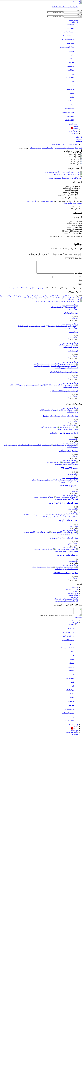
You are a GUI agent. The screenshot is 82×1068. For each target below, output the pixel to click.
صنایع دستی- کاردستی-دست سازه (66, 148)
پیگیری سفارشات (72, 131)
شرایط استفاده (73, 595)
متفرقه (72, 97)
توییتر (74, 203)
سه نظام (71, 62)
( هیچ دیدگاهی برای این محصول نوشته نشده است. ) (65, 178)
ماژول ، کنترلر (70, 89)
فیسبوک (79, 203)
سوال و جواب (73, 129)
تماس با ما (74, 591)
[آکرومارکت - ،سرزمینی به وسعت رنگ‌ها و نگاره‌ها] (77, 1)
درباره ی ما (74, 597)
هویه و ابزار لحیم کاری (68, 112)
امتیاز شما (78, 258)
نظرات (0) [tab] (74, 208)
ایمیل (65, 203)
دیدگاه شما (78, 273)
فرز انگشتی (71, 70)
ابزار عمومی (70, 28)
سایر (72, 54)
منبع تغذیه (71, 104)
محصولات (71, 24)
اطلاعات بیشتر (73, 318)
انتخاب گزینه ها (73, 474)
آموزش (75, 126)
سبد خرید (75, 133)
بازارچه (74, 128)
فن (73, 74)
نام (80, 276)
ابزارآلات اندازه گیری (68, 35)
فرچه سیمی (71, 66)
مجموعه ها (71, 100)
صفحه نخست (73, 20)
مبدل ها (72, 93)
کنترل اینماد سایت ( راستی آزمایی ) (66, 601)
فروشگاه (75, 22)
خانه (80, 148)
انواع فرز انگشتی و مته (68, 39)
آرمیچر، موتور (31, 201)
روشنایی (71, 51)
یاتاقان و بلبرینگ (69, 120)
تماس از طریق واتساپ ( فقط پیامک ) (66, 599)
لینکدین (70, 203)
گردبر (72, 81)
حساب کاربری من (72, 589)
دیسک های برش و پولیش (67, 47)
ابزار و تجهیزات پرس (68, 31)
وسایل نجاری (70, 116)
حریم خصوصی (73, 593)
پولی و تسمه (70, 43)
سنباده (72, 58)
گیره (73, 85)
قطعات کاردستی (69, 77)
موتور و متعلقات (69, 108)
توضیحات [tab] (75, 207)
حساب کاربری (73, 124)
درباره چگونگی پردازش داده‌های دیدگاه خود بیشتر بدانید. (27, 288)
